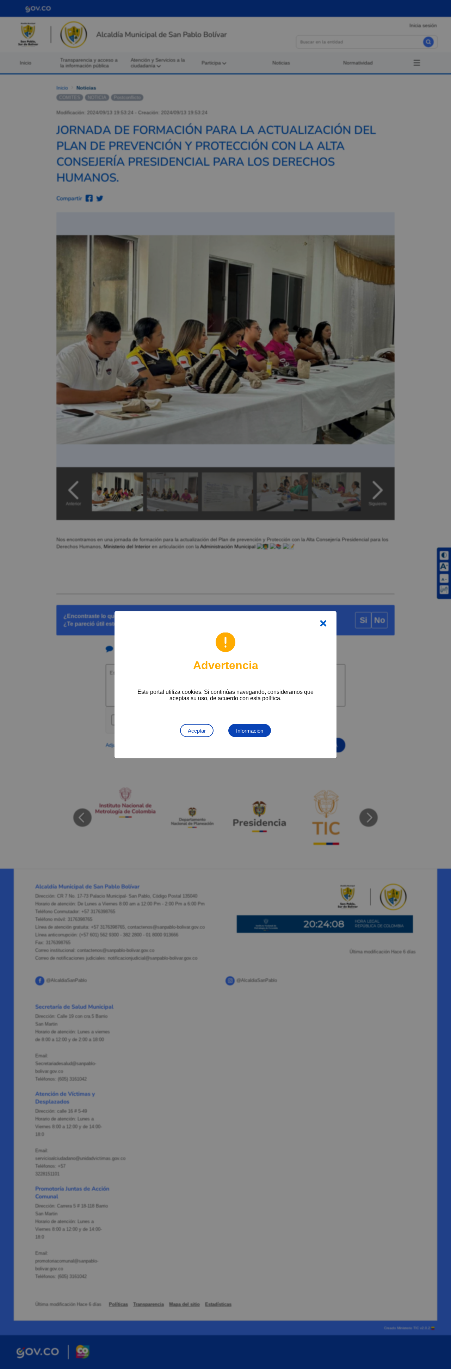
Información (249, 730)
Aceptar (197, 730)
